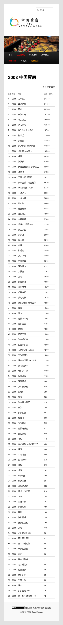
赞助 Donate (46, 607)
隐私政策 (28, 607)
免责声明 (36, 607)
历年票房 (45, 54)
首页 (11, 54)
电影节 (24, 60)
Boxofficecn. (37, 612)
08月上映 (33, 54)
